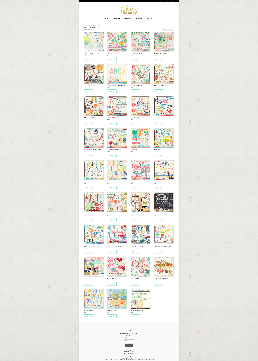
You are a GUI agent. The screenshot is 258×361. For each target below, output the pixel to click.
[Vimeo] (163, 1)
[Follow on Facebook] (124, 357)
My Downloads (129, 352)
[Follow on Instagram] (127, 357)
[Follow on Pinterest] (130, 357)
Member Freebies (129, 353)
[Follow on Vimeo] (134, 357)
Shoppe (89, 25)
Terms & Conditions (126, 358)
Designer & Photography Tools (98, 25)
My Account (129, 350)
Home (85, 25)
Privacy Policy (133, 358)
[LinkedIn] (160, 1)
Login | (167, 1)
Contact (129, 349)
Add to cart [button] (88, 59)
